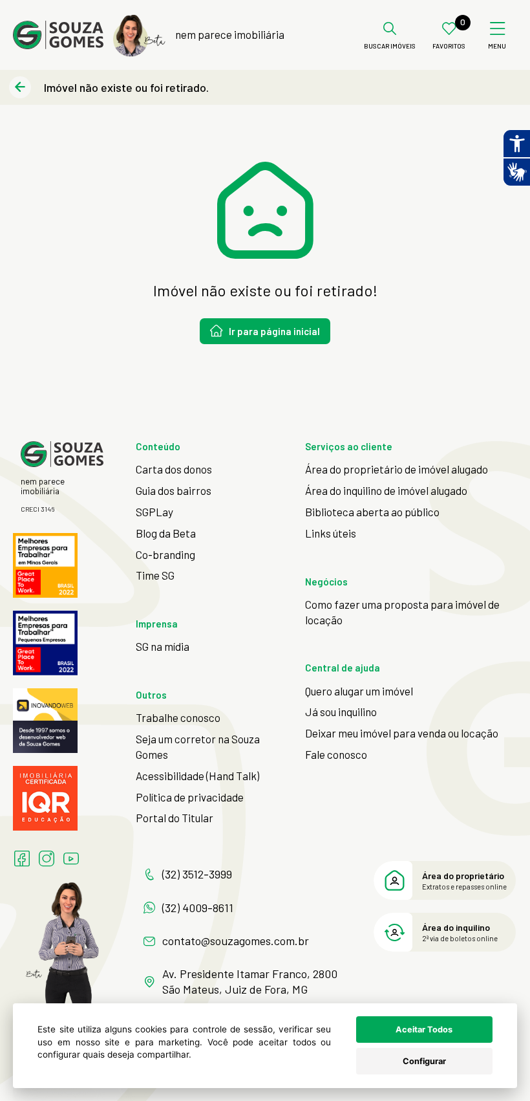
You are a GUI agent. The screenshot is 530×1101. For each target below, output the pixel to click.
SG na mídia (162, 646)
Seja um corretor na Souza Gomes (198, 746)
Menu (497, 46)
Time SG (155, 575)
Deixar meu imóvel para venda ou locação (401, 732)
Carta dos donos (174, 469)
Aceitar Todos (424, 1029)
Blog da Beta (166, 533)
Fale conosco (336, 754)
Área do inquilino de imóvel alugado (386, 490)
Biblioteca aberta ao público (372, 511)
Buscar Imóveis (390, 46)
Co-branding (165, 554)
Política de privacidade (190, 796)
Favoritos (448, 46)
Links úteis (330, 533)
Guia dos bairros (173, 490)
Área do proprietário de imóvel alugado (396, 469)
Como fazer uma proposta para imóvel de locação (402, 612)
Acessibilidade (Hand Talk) (197, 775)
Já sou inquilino (341, 711)
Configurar (424, 1061)
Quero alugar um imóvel (359, 690)
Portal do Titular (174, 817)
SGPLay (154, 511)
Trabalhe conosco (178, 717)
